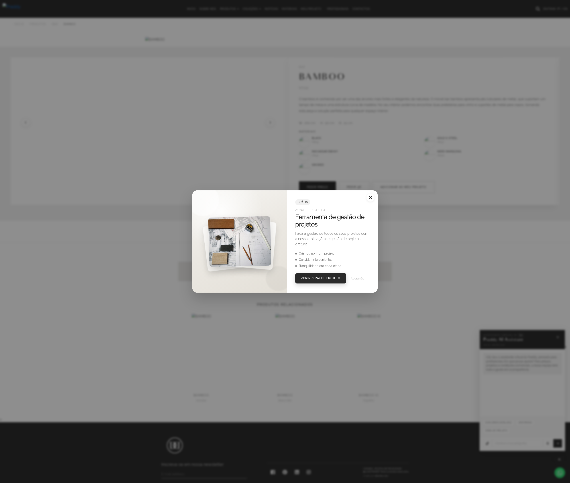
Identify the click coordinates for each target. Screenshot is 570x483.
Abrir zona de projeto (320, 278)
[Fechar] (370, 198)
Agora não (357, 278)
